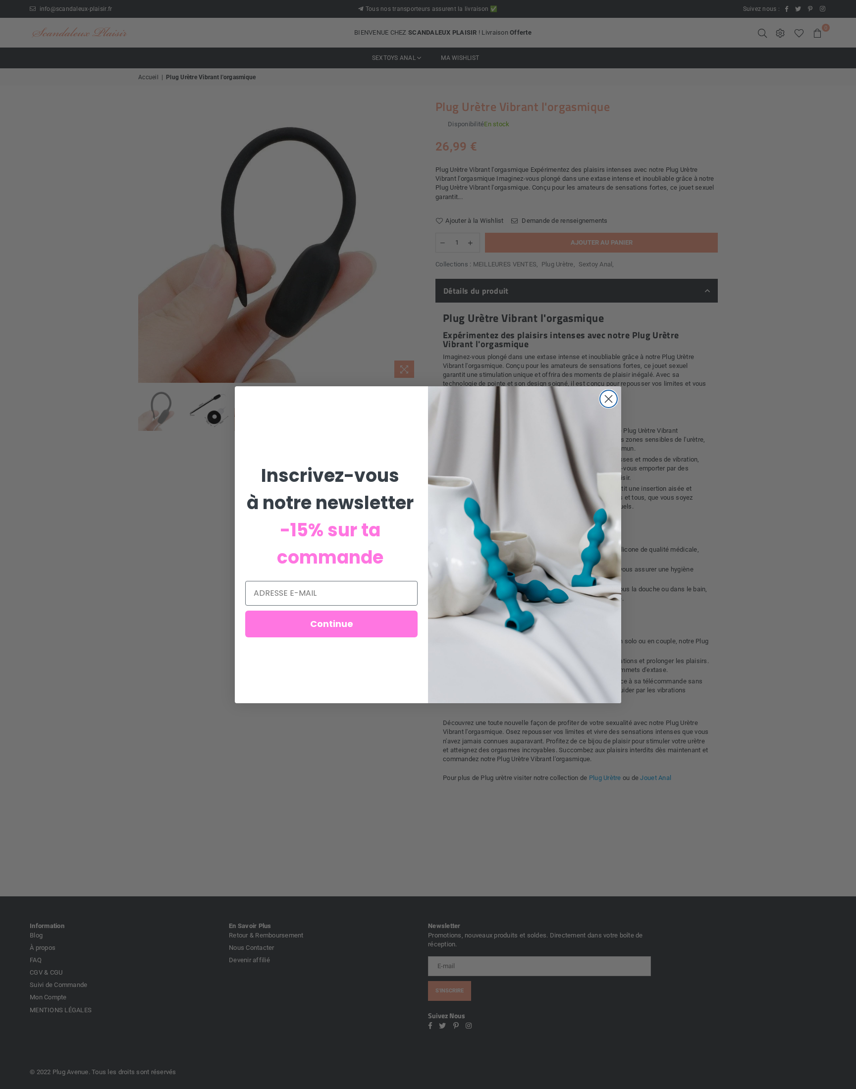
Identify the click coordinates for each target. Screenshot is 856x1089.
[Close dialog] (608, 399)
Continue (331, 624)
